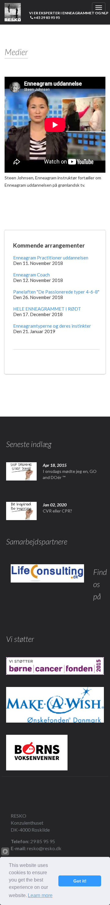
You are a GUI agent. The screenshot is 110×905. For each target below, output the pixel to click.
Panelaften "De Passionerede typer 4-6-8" (56, 291)
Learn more (40, 895)
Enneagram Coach (31, 274)
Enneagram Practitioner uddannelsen (50, 257)
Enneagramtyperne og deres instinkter (52, 326)
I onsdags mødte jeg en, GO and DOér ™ (70, 474)
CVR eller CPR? (57, 510)
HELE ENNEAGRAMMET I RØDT (47, 309)
